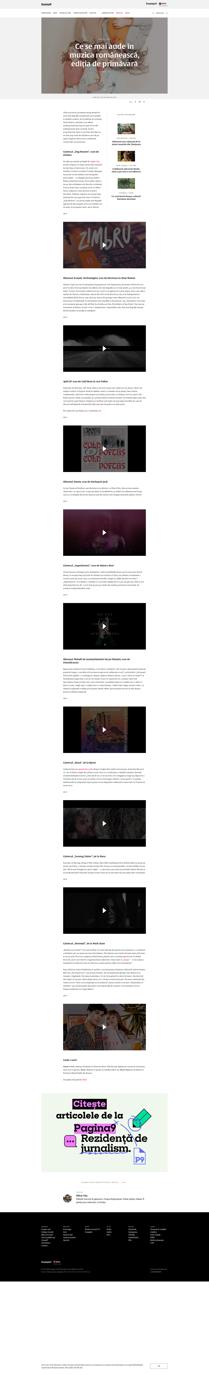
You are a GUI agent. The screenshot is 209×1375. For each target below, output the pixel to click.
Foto (108, 1235)
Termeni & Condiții (158, 1229)
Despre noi (45, 1229)
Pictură (133, 165)
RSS (129, 1240)
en (157, 13)
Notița (102, 1202)
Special (92, 13)
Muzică (101, 39)
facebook (135, 101)
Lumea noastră (80, 13)
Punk (108, 39)
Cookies (153, 1232)
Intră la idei (65, 13)
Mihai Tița (105, 72)
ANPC (152, 1237)
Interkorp (156, 1272)
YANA (84, 1080)
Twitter (139, 101)
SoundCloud (133, 1237)
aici (86, 411)
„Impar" (126, 960)
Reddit (144, 101)
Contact (44, 1246)
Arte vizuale (122, 165)
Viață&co (123, 193)
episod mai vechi (85, 769)
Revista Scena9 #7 (92, 1229)
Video (109, 1229)
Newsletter (45, 1243)
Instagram (132, 1232)
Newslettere (108, 13)
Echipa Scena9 (47, 1232)
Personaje (46, 13)
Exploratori (122, 138)
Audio (109, 1232)
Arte (55, 13)
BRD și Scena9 (47, 1235)
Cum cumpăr (155, 1235)
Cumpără (88, 1232)
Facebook (132, 1229)
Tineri (131, 193)
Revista (119, 13)
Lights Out (94, 161)
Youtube (131, 1235)
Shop (127, 13)
